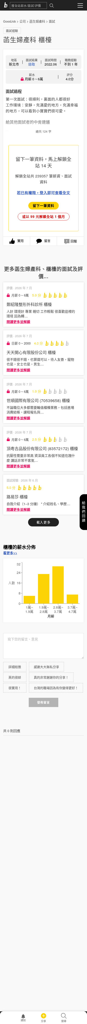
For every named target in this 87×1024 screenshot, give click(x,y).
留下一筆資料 (43, 205)
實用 (20, 240)
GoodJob (9, 21)
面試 (52, 21)
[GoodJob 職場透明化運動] (6, 5)
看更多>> (10, 553)
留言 (47, 240)
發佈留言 (43, 702)
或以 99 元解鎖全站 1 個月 (43, 216)
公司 (22, 21)
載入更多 (43, 522)
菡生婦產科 (37, 21)
